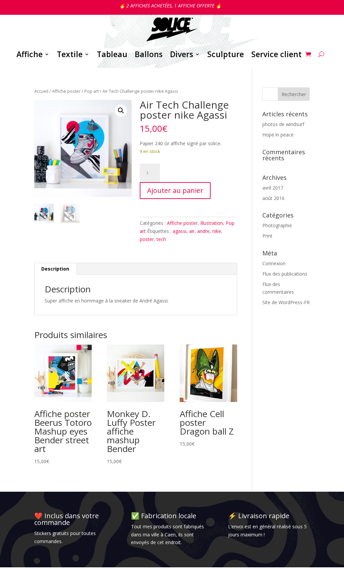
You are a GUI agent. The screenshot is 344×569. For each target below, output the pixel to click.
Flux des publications (284, 274)
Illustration (211, 223)
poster (147, 239)
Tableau (112, 54)
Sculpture (225, 54)
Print (267, 236)
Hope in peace (278, 134)
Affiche (29, 54)
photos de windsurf (283, 124)
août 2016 (273, 198)
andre (203, 231)
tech (161, 239)
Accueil (41, 91)
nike (216, 231)
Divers (181, 54)
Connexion (274, 263)
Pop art (91, 91)
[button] (121, 111)
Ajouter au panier (175, 190)
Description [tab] (55, 269)
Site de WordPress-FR (286, 302)
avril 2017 (272, 188)
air (192, 231)
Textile (70, 54)
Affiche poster (66, 91)
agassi (179, 231)
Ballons (149, 54)
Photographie (277, 225)
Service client (276, 54)
